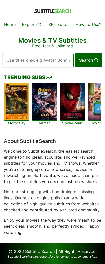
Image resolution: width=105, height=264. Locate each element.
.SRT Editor (58, 24)
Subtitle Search (40, 251)
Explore (30, 24)
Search (86, 60)
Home (10, 24)
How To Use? (88, 24)
